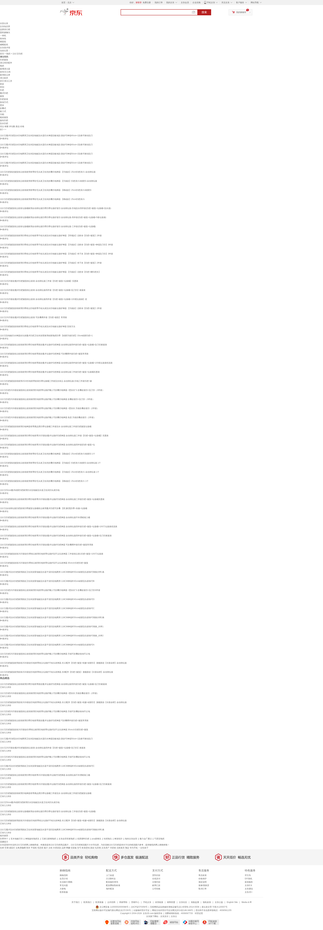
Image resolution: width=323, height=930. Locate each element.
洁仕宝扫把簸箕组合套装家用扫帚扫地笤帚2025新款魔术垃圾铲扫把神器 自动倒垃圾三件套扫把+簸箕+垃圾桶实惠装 (52, 499)
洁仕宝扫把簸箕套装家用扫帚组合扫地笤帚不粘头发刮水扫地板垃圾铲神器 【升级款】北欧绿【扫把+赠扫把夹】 (50, 272)
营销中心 (135, 902)
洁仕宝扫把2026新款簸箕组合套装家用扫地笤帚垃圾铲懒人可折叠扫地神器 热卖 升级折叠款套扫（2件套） (48, 417)
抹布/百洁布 (5, 72)
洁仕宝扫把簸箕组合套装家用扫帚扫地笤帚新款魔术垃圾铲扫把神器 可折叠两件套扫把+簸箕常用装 (44, 354)
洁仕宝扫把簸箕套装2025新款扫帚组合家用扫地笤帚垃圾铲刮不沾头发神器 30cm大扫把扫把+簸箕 (44, 563)
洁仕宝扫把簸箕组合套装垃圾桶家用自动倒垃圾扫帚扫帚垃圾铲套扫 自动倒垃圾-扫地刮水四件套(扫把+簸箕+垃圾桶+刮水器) (55, 208)
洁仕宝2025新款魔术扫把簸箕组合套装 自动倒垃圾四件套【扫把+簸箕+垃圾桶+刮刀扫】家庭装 (42, 290)
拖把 (8, 54)
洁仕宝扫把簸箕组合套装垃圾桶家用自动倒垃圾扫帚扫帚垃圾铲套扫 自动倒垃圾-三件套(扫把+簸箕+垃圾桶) (48, 226)
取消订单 (203, 889)
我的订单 (159, 2)
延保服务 (249, 882)
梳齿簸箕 (4, 117)
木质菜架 (57, 848)
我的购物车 (241, 12)
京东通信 (249, 889)
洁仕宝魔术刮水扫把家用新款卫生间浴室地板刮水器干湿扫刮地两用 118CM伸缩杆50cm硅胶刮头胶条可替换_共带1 (51, 626)
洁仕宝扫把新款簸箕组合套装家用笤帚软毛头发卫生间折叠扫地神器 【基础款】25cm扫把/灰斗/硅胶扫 (45, 190)
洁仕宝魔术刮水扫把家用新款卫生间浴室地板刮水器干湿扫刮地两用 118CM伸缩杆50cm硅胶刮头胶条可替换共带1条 (52, 572)
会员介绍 (64, 878)
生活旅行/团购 (66, 882)
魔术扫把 (4, 93)
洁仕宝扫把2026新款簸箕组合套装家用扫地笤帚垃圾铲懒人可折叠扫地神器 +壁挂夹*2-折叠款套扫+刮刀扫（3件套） (52, 390)
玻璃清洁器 (5, 69)
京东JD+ (249, 892)
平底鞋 (34, 848)
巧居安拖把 (159, 839)
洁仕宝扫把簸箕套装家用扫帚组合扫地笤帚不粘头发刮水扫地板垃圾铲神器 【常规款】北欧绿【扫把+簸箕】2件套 (51, 235)
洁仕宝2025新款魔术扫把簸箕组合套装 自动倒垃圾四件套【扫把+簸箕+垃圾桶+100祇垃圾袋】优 (43, 299)
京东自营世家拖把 (67, 839)
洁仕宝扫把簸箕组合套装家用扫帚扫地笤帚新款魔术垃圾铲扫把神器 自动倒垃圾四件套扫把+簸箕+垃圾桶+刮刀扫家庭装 (53, 345)
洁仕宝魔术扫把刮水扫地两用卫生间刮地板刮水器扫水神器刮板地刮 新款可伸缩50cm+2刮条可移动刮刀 (46, 154)
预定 (127, 848)
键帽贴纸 (4, 44)
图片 (46, 848)
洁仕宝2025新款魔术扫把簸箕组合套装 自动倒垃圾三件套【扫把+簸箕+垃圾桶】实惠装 (39, 281)
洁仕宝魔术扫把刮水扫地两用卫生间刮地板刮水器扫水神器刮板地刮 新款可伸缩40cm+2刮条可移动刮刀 (46, 144)
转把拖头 (108, 839)
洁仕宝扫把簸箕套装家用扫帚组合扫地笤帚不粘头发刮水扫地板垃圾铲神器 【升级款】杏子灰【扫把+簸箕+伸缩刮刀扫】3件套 (56, 254)
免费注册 (147, 2)
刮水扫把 (4, 123)
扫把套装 (4, 99)
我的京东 (170, 2)
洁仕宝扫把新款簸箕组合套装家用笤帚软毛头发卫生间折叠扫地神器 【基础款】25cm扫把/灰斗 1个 (44, 481)
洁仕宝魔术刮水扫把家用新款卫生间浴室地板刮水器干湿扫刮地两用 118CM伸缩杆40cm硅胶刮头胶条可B (47, 581)
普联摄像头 (5, 32)
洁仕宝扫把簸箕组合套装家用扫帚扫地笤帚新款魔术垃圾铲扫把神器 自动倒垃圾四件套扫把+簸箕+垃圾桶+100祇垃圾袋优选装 (56, 363)
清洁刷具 (4, 78)
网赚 (68, 848)
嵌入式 (3, 111)
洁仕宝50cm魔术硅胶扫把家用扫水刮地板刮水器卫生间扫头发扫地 (30, 490)
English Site (232, 902)
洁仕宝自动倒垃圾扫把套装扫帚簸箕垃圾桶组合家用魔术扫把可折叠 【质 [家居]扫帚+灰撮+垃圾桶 (43, 508)
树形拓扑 (118, 839)
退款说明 (203, 882)
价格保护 (203, 878)
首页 (2, 54)
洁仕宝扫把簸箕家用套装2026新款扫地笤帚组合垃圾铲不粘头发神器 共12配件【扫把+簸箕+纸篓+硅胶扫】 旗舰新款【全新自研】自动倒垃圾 (63, 663)
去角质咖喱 (21, 848)
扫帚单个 (4, 839)
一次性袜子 (143, 848)
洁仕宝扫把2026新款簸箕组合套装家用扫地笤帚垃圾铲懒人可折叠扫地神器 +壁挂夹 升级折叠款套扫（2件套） (49, 408)
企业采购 (196, 2)
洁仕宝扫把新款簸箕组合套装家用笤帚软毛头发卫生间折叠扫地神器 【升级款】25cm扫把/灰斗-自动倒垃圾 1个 (49, 472)
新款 (92, 848)
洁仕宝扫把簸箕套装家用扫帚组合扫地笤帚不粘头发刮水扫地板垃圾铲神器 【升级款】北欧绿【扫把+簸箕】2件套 (51, 308)
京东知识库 (5, 26)
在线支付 (156, 878)
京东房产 (105, 848)
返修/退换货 (204, 885)
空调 (7, 848)
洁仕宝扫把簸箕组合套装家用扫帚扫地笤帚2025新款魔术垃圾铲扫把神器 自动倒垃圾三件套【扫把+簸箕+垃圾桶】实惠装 (54, 435)
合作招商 (111, 902)
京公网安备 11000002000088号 (114, 907)
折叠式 (3, 108)
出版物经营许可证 (141, 910)
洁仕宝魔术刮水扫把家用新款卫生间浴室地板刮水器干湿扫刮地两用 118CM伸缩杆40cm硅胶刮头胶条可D (47, 599)
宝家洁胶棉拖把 (49, 839)
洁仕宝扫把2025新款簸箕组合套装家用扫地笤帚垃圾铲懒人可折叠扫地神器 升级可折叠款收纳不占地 (45, 654)
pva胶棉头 (96, 839)
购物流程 (64, 875)
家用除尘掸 (5, 75)
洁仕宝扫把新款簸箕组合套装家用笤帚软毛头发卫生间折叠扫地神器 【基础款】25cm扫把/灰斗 (42, 199)
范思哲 (40, 848)
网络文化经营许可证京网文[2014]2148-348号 (172, 910)
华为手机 (134, 848)
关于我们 (75, 902)
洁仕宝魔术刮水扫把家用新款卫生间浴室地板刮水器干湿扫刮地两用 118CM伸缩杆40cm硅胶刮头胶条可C (47, 608)
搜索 (204, 12)
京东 (82, 13)
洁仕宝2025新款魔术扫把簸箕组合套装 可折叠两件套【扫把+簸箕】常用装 (33, 317)
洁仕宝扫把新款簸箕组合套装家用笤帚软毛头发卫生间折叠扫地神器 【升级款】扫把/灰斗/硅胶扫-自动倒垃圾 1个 (50, 463)
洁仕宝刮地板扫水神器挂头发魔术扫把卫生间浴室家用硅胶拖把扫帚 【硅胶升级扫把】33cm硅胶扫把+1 (46, 335)
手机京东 (211, 2)
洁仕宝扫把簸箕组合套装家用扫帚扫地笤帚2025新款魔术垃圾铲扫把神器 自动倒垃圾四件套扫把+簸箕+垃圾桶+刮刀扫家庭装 (56, 535)
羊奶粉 (113, 848)
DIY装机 (248, 878)
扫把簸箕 (4, 60)
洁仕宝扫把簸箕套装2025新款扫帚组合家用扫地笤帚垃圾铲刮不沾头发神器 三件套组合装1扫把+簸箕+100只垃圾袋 (51, 554)
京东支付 (164, 916)
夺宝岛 (248, 875)
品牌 (64, 848)
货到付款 (156, 875)
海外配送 (110, 889)
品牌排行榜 (5, 29)
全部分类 (4, 23)
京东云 (174, 916)
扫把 (2, 90)
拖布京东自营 (131, 839)
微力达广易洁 (146, 839)
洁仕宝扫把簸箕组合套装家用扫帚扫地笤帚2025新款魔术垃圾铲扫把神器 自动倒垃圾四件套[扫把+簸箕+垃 (47, 445)
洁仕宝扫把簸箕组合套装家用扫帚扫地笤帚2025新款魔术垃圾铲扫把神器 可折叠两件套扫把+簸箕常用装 (46, 545)
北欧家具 (121, 848)
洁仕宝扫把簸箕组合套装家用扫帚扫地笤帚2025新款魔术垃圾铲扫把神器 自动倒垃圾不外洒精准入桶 (45, 517)
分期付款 (156, 882)
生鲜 (2, 848)
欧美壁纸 (86, 848)
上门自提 (110, 875)
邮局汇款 (156, 885)
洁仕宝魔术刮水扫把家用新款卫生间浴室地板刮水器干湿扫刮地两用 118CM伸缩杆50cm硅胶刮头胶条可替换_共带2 (51, 635)
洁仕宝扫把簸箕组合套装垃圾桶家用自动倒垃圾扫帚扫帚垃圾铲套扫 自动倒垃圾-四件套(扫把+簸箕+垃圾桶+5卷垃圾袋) (53, 217)
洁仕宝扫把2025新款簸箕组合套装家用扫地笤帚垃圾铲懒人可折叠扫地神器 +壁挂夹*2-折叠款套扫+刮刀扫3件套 (50, 590)
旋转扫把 (4, 120)
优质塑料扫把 (83, 839)
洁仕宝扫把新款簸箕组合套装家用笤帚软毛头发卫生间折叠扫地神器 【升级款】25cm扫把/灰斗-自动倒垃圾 (48, 172)
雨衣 (28, 848)
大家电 (63, 889)
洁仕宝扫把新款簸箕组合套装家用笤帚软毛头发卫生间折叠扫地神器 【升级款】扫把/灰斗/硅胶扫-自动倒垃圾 (48, 181)
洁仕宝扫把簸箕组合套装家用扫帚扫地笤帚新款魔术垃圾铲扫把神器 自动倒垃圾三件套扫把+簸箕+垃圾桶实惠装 (50, 372)
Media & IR (247, 902)
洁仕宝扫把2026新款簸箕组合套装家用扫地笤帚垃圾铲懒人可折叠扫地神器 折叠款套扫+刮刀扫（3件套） (47, 399)
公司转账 (156, 889)
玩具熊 (98, 848)
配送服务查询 (112, 882)
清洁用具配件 (6, 63)
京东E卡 (248, 885)
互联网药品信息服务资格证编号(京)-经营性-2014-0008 (174, 907)
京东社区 (183, 902)
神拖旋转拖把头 (32, 839)
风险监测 (195, 902)
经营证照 (199, 913)
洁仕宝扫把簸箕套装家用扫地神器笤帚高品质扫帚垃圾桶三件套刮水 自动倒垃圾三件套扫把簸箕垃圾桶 (45, 426)
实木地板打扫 (17, 839)
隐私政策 (207, 902)
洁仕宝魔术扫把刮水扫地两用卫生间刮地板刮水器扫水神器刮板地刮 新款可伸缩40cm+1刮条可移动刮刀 (46, 135)
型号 (79, 848)
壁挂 (2, 105)
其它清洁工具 (6, 81)
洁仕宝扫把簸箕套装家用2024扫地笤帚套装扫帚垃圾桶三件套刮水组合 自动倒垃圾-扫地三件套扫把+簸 (46, 381)
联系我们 (87, 902)
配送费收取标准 (113, 885)
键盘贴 (3, 41)
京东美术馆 (5, 47)
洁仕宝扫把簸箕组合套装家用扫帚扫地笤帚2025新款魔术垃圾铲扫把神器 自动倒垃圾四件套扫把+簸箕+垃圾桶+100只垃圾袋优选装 (58, 526)
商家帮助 (123, 902)
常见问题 (64, 885)
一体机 (3, 35)
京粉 (50, 848)
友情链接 (159, 902)
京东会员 (185, 2)
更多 (2, 84)
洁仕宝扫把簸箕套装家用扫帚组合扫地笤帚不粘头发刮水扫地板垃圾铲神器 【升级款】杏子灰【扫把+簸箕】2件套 (51, 263)
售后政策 (203, 875)
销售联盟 (171, 902)
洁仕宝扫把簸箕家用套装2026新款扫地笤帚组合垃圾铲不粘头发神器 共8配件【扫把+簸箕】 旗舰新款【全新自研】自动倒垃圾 (56, 672)
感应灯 (12, 848)
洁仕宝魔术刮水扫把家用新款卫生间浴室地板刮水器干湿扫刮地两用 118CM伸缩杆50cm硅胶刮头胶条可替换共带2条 (52, 617)
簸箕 (2, 96)
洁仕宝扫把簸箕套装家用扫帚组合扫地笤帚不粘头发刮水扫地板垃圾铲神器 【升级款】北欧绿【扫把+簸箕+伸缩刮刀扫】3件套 (56, 244)
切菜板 (74, 848)
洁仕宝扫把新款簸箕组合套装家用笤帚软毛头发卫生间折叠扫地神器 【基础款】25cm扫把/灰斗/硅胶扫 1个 (47, 454)
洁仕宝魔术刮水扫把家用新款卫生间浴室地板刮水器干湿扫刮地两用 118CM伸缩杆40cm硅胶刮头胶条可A (47, 645)
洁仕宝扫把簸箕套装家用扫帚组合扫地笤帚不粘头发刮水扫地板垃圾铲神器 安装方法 (37, 326)
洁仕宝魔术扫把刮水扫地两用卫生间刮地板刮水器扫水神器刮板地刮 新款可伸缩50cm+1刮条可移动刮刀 (46, 163)
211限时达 (111, 878)
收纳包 (3, 38)
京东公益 (219, 902)
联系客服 (64, 892)
